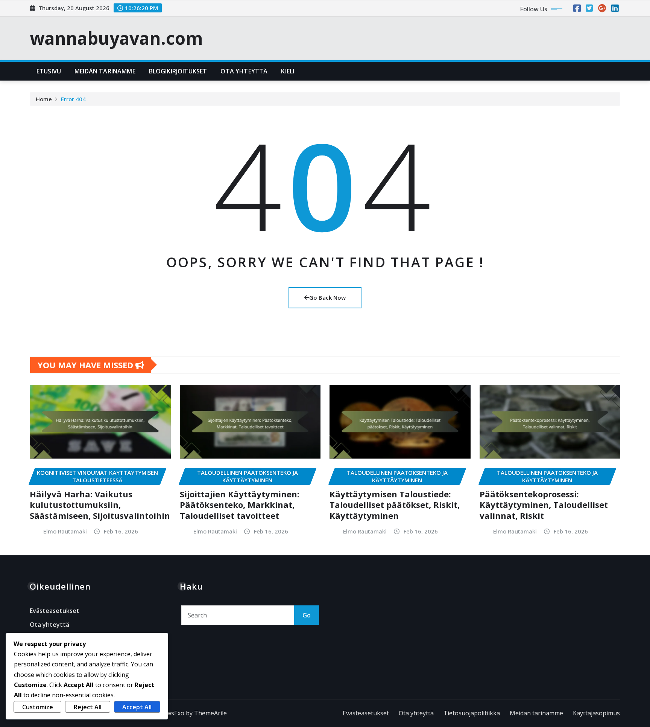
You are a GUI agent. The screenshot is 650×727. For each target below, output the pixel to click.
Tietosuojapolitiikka (471, 713)
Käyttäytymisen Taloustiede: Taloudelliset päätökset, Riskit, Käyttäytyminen (395, 504)
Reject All (88, 707)
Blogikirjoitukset (178, 71)
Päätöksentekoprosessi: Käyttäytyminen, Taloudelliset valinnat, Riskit (544, 504)
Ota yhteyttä (243, 71)
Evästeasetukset (54, 611)
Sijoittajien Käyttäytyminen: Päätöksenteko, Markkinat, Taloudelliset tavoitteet (239, 504)
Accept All (137, 707)
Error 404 (73, 99)
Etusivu (48, 71)
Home (44, 99)
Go (306, 615)
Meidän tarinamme (104, 71)
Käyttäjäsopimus (596, 713)
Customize (37, 707)
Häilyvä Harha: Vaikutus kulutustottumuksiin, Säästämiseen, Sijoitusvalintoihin (100, 504)
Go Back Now (327, 297)
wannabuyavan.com (116, 38)
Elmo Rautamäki (65, 531)
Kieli (287, 71)
